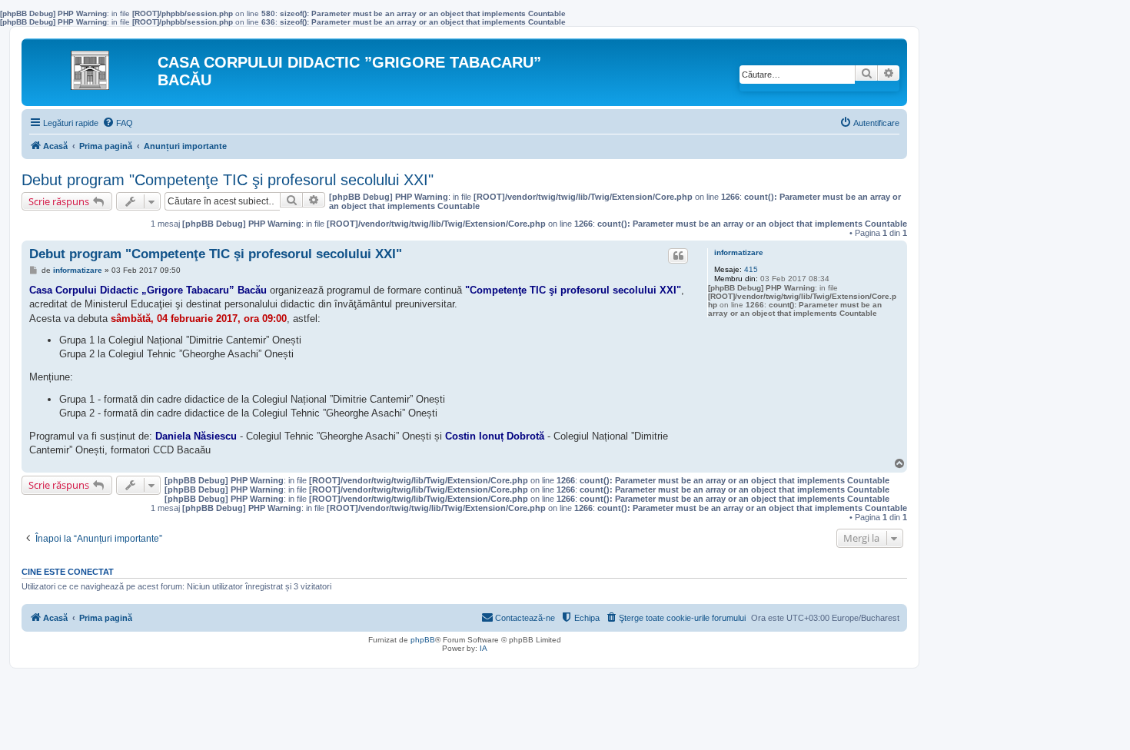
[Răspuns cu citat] (678, 256)
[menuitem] (117, 123)
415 (751, 269)
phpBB (422, 640)
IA (483, 648)
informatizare (738, 252)
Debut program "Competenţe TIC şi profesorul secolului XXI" (228, 179)
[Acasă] (91, 66)
